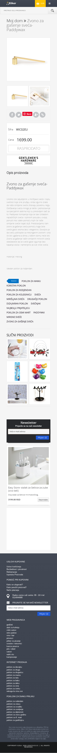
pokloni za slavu (13, 704)
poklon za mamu (31, 281)
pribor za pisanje (13, 641)
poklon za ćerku (13, 689)
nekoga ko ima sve (15, 691)
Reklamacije (12, 572)
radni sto (10, 654)
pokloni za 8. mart (14, 717)
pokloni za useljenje (15, 709)
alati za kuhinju (13, 627)
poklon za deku (13, 683)
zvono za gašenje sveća (20, 321)
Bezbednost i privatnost (17, 569)
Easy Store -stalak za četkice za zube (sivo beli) (28, 489)
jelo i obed (11, 649)
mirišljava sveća (15, 299)
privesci (10, 638)
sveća (37, 294)
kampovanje (12, 657)
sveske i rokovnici (14, 643)
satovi (9, 652)
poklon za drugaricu (15, 672)
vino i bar (10, 635)
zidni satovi (11, 630)
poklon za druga (13, 670)
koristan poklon (16, 285)
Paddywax (39, 312)
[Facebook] (12, 115)
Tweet (19, 115)
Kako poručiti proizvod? (16, 587)
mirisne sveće (14, 317)
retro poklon (12, 633)
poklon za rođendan (15, 701)
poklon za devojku (14, 667)
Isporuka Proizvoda (15, 575)
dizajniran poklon (17, 303)
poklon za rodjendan (19, 290)
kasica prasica (13, 646)
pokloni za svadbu (14, 707)
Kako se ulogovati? (15, 585)
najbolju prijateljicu (18, 308)
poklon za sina (13, 686)
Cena (11, 139)
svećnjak (36, 303)
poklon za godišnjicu (15, 720)
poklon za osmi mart (19, 312)
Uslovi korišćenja (14, 567)
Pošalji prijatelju (36, 115)
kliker (11, 3)
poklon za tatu (13, 678)
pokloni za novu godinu (16, 715)
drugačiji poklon (37, 299)
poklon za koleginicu (19, 294)
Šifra (10, 129)
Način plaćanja (13, 590)
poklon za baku (13, 680)
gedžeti (10, 625)
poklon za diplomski (15, 712)
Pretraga (52, 10)
